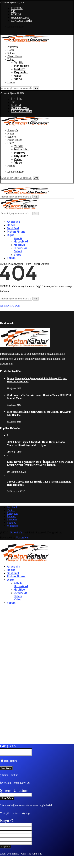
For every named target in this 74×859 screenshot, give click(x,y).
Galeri (18, 75)
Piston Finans (14, 56)
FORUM (16, 14)
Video (18, 79)
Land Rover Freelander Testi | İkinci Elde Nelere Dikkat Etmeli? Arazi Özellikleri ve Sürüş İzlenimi (40, 463)
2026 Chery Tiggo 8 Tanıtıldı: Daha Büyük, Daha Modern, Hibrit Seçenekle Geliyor (36, 443)
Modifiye (19, 69)
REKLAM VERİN (21, 20)
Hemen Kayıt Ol (21, 782)
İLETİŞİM (17, 8)
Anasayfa (12, 46)
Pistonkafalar (17, 532)
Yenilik (18, 62)
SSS (13, 11)
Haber (10, 49)
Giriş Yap (24, 813)
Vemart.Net (22, 537)
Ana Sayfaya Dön (10, 305)
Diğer (10, 59)
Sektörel (11, 53)
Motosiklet (21, 66)
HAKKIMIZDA (20, 17)
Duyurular (21, 72)
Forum (11, 82)
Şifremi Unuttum (9, 774)
